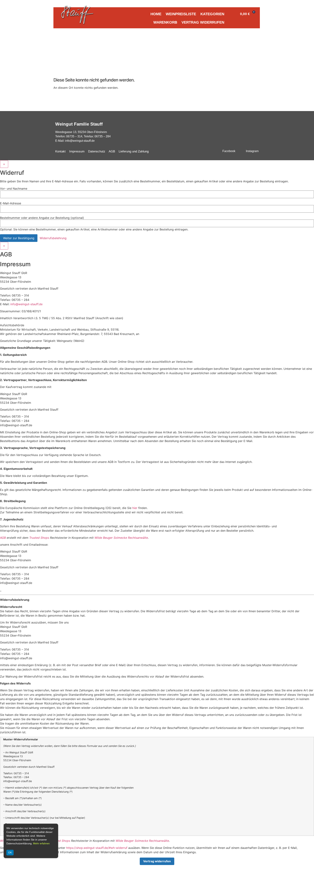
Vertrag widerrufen (203, 22)
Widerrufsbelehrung (53, 238)
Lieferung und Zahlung (134, 151)
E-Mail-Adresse (10, 203)
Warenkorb (165, 22)
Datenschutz (96, 151)
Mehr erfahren (41, 843)
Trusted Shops (39, 537)
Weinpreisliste (181, 14)
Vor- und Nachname (13, 188)
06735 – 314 (74, 136)
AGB (112, 151)
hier (134, 508)
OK (10, 852)
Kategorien (212, 14)
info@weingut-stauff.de (80, 140)
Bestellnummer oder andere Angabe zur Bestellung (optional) (42, 217)
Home (155, 14)
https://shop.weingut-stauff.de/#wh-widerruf (96, 848)
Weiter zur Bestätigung (18, 238)
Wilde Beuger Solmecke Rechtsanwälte (121, 537)
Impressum (76, 151)
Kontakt (60, 151)
